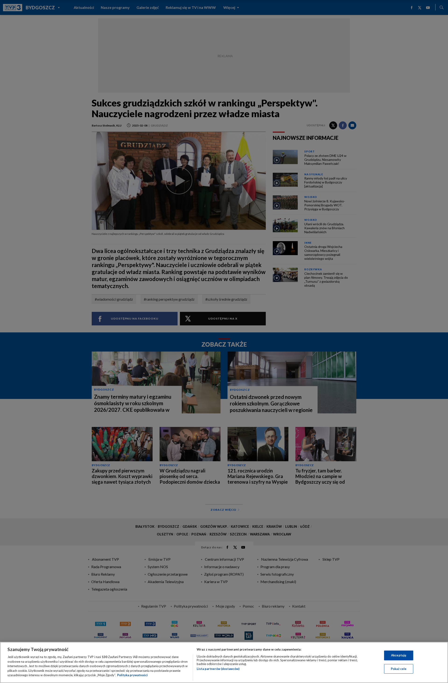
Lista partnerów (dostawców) (218, 669)
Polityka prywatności (132, 675)
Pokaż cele (398, 669)
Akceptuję (398, 655)
